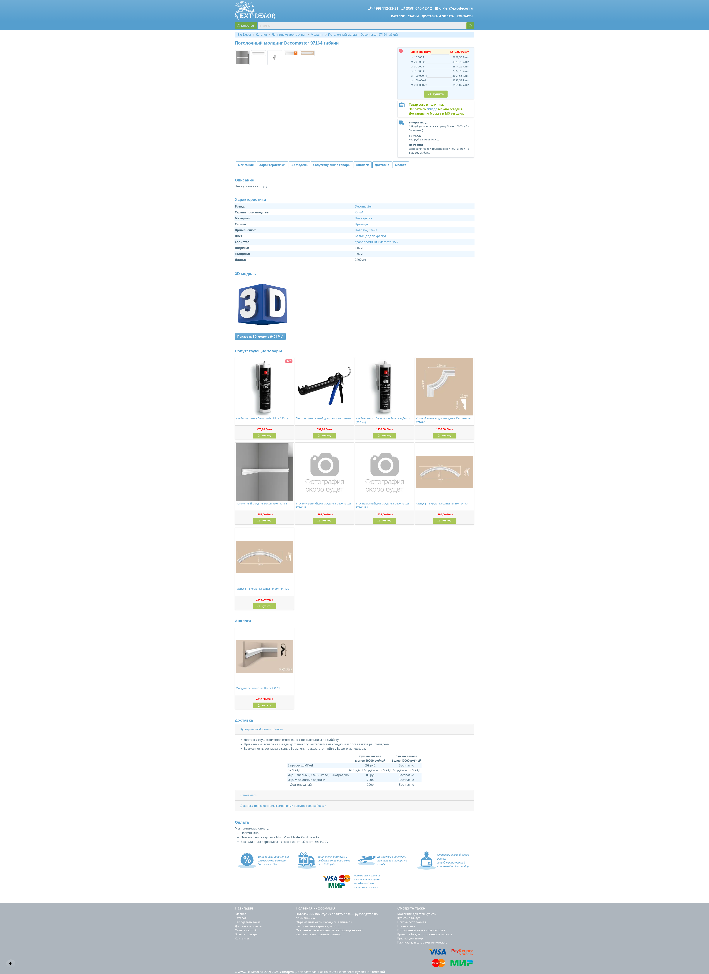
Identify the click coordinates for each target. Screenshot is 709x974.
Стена (373, 230)
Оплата (400, 165)
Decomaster (363, 206)
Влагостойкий (388, 242)
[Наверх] (11, 963)
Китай (359, 212)
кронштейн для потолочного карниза (424, 934)
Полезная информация (315, 908)
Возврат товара (246, 934)
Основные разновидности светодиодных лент (329, 930)
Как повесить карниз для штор (318, 926)
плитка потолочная (411, 922)
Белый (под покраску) (370, 236)
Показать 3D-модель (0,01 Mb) (260, 336)
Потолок (361, 230)
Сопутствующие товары (331, 165)
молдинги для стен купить (416, 914)
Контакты (465, 16)
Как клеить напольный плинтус (318, 934)
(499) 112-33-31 (385, 8)
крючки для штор (410, 938)
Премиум (361, 224)
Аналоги (362, 165)
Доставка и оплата (438, 16)
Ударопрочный (366, 242)
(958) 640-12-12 (419, 8)
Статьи (413, 16)
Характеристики (272, 165)
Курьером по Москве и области (261, 729)
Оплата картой (245, 930)
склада (432, 109)
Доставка (382, 165)
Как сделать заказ (248, 922)
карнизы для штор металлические (422, 942)
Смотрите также (411, 908)
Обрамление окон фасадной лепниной (324, 922)
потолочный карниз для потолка (421, 930)
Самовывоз (248, 795)
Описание (246, 165)
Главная (240, 914)
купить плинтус (408, 918)
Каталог (398, 16)
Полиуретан (363, 218)
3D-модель (299, 165)
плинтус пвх (406, 926)
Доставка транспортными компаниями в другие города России (283, 805)
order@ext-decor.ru (456, 8)
